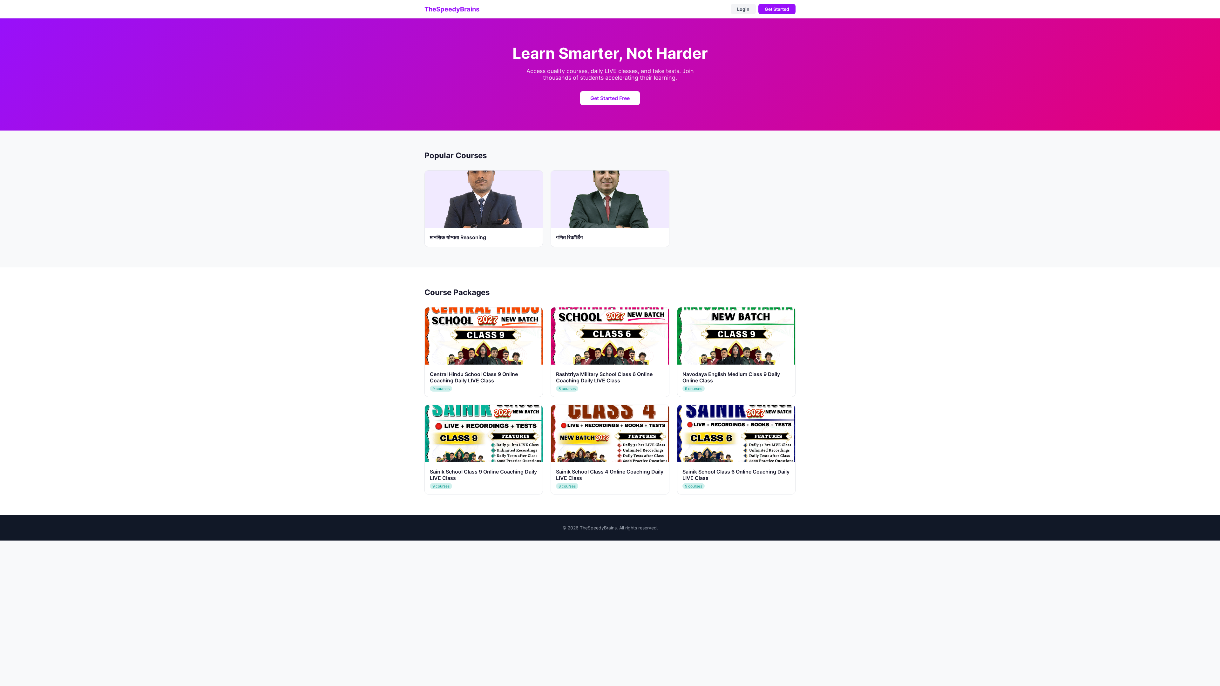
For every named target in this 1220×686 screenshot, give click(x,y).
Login (743, 9)
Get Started (777, 9)
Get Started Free (610, 98)
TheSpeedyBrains (451, 9)
